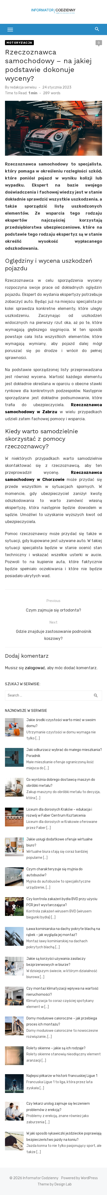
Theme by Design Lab (55, 1184)
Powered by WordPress (79, 1178)
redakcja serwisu (23, 87)
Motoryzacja (19, 42)
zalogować (35, 667)
